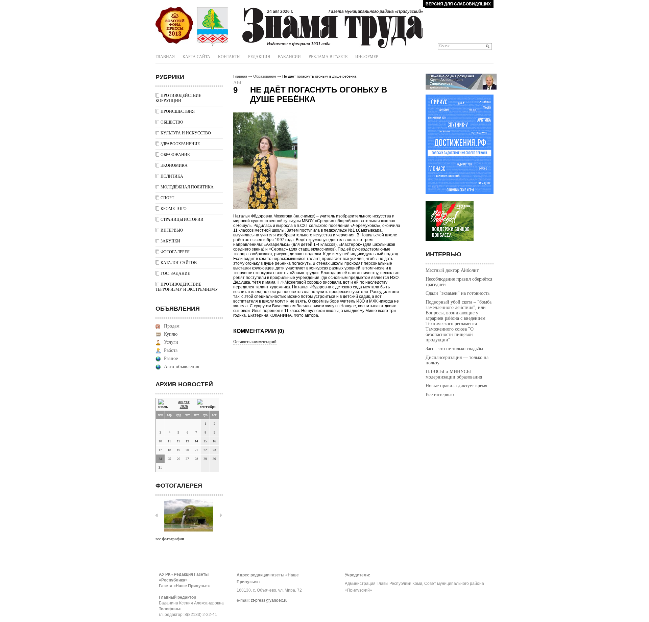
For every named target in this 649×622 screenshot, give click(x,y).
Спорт (167, 198)
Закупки (170, 241)
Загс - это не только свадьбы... (456, 348)
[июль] (164, 404)
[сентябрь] (206, 404)
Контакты (229, 56)
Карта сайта (196, 56)
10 (160, 441)
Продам (171, 326)
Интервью (172, 230)
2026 (184, 406)
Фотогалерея (175, 252)
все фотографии (169, 539)
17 (160, 450)
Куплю (170, 334)
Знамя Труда (174, 25)
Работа (170, 350)
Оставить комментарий (255, 341)
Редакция (259, 56)
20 (187, 450)
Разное (171, 358)
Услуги (171, 342)
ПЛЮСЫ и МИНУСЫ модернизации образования (454, 374)
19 (178, 450)
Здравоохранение (180, 143)
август (184, 401)
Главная (165, 56)
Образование (175, 154)
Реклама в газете (328, 56)
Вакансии (289, 56)
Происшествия (178, 111)
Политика (172, 176)
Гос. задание (175, 273)
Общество (172, 122)
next (221, 515)
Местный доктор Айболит (452, 270)
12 (178, 441)
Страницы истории (182, 219)
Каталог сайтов (179, 262)
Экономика (174, 165)
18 (169, 450)
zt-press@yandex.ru (269, 600)
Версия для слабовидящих (458, 4)
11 (169, 441)
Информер (366, 56)
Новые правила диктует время (456, 385)
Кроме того (174, 208)
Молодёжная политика (187, 187)
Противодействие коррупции (178, 98)
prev (156, 515)
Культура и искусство (186, 133)
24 (160, 459)
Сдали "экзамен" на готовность (457, 293)
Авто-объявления (181, 366)
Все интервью (440, 394)
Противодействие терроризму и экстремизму (186, 287)
